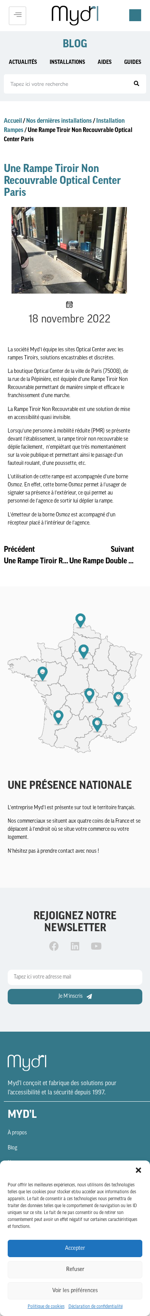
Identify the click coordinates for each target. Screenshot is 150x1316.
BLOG (75, 44)
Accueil (13, 121)
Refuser (75, 1270)
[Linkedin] (75, 946)
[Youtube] (96, 946)
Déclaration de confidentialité (95, 1306)
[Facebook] (53, 946)
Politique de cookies (46, 1306)
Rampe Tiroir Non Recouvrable (46, 410)
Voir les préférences (75, 1291)
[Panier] (135, 15)
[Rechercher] (136, 84)
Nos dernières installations (59, 121)
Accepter (75, 1248)
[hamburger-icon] (17, 16)
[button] (138, 1170)
